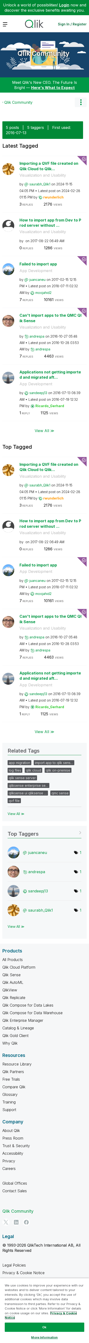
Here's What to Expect (53, 87)
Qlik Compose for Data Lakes (27, 1005)
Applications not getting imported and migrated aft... (50, 375)
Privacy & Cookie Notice (23, 1272)
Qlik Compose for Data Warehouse (32, 1012)
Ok (44, 1327)
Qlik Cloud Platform (18, 967)
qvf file (14, 801)
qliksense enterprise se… (28, 785)
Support (9, 1109)
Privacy (8, 1161)
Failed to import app (38, 264)
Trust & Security (16, 1145)
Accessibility (12, 1153)
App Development (35, 270)
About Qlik (11, 1130)
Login (64, 5)
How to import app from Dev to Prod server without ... (50, 223)
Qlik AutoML (12, 982)
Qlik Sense (11, 974)
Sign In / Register (72, 24)
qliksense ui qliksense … (28, 793)
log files (15, 770)
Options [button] (81, 102)
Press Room (12, 1138)
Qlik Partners (13, 1071)
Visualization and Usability (42, 175)
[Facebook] (26, 1222)
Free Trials (11, 1079)
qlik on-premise (58, 770)
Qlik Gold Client (15, 1035)
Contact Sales (14, 1190)
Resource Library (17, 1064)
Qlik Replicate (13, 997)
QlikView (9, 990)
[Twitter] (5, 1222)
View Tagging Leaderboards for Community (44, 832)
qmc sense (60, 793)
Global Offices (14, 1183)
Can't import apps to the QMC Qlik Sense (50, 318)
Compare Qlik (13, 1086)
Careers (9, 1168)
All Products (12, 959)
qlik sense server (22, 778)
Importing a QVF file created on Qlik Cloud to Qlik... (48, 166)
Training (9, 1102)
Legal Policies (14, 1265)
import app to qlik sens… (54, 763)
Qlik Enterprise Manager (22, 1020)
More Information (44, 1337)
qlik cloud (33, 770)
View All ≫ (44, 430)
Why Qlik (10, 1043)
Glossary (10, 1094)
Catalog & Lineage (18, 1028)
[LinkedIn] (16, 1222)
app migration (19, 763)
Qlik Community (43, 53)
